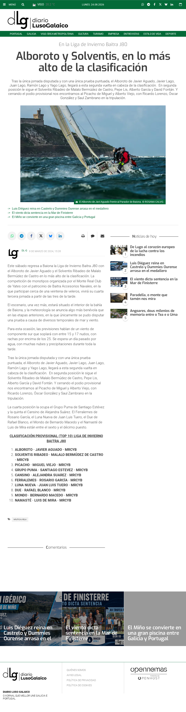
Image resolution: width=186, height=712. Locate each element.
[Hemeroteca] (180, 4)
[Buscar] (23, 4)
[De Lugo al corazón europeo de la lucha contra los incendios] (119, 250)
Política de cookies (79, 685)
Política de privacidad (81, 680)
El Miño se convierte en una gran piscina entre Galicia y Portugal (53, 216)
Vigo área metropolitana (57, 33)
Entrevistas (131, 33)
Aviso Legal (74, 675)
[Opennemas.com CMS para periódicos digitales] (149, 673)
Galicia (31, 33)
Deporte (170, 33)
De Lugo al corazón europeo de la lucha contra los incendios (152, 251)
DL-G (24, 250)
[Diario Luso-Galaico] (38, 20)
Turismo (98, 33)
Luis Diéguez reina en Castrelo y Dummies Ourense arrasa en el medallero (60, 208)
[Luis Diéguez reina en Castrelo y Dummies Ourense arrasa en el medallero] (119, 266)
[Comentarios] (92, 236)
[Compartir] (143, 4)
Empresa (113, 33)
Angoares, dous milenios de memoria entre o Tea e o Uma (154, 312)
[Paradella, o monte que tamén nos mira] (119, 298)
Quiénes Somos (76, 670)
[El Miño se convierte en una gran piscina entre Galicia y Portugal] (155, 618)
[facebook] (11, 686)
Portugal (16, 33)
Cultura (83, 33)
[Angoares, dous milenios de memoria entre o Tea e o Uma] (119, 313)
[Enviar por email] (102, 236)
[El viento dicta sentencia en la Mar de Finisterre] (119, 282)
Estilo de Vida (152, 33)
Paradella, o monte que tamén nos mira (148, 297)
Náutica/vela (20, 519)
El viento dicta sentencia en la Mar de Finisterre (42, 212)
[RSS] (22, 686)
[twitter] (16, 686)
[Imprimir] (83, 236)
